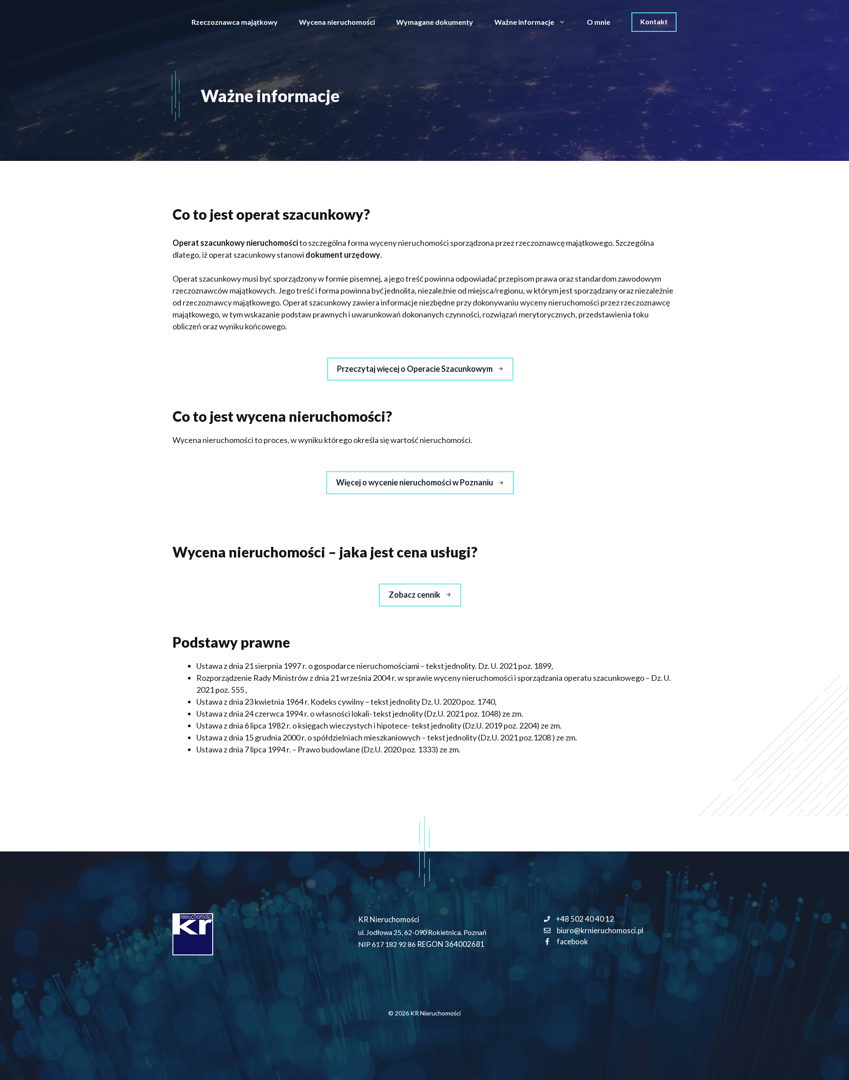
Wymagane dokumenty (434, 22)
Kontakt (654, 21)
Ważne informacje (524, 22)
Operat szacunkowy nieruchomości (235, 243)
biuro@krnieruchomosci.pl (600, 930)
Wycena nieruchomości (337, 22)
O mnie (598, 22)
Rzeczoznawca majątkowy (234, 22)
